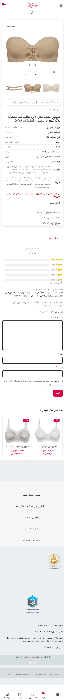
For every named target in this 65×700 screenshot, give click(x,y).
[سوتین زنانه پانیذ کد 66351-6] (17, 431)
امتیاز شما (57, 312)
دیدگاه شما (57, 317)
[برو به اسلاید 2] (32, 74)
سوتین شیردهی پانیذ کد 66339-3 (47, 448)
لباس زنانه (46, 102)
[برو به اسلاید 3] (29, 74)
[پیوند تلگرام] (44, 223)
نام (60, 354)
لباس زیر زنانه (32, 102)
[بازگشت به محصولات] (54, 110)
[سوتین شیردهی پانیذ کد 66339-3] (48, 431)
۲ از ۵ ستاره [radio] (45, 312)
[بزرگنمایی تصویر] (53, 71)
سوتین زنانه (17, 102)
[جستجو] (32, 13)
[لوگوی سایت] (32, 5)
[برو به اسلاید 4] (26, 74)
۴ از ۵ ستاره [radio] (40, 312)
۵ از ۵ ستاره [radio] (38, 312)
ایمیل (59, 368)
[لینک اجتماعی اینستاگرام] (48, 223)
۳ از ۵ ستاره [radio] (43, 312)
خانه (56, 102)
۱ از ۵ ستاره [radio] (48, 312)
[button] (56, 50)
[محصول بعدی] (50, 110)
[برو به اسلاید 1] (35, 74)
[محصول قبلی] (58, 110)
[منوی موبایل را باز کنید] (61, 5)
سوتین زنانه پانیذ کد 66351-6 (17, 446)
